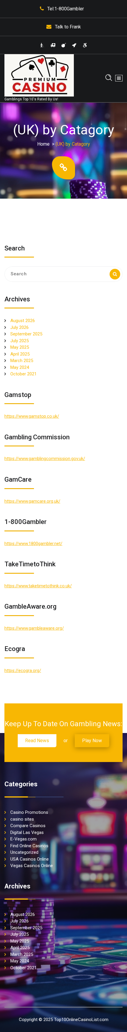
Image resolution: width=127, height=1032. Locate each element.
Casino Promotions (29, 812)
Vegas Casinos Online (31, 865)
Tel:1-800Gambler (65, 9)
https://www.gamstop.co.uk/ (31, 416)
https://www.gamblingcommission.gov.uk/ (44, 458)
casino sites (22, 819)
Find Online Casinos (29, 845)
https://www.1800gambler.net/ (33, 543)
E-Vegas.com (23, 839)
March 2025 (21, 360)
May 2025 (19, 347)
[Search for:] (63, 274)
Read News (37, 740)
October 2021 (23, 374)
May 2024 (19, 367)
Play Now (92, 740)
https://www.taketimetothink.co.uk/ (38, 586)
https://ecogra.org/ (22, 670)
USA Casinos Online (29, 859)
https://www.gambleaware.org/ (34, 628)
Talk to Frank (68, 27)
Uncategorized (24, 852)
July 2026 (19, 327)
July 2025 (19, 340)
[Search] (115, 274)
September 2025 (26, 334)
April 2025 (20, 354)
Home (43, 144)
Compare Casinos (27, 825)
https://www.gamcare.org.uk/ (32, 501)
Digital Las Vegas (27, 832)
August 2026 (22, 320)
